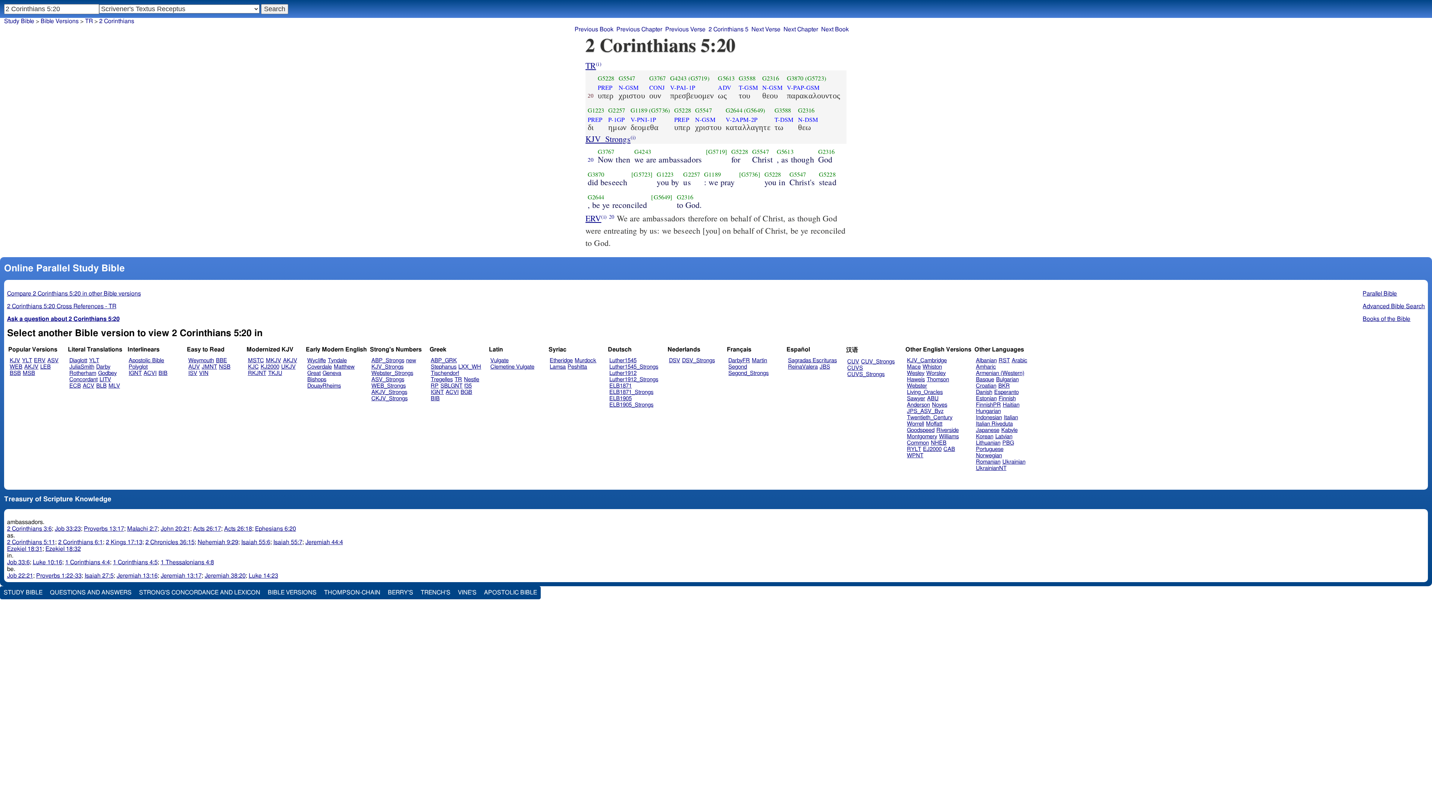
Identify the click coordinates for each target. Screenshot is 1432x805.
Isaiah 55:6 (255, 542)
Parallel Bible (1380, 294)
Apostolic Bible (510, 593)
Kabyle (1009, 430)
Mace (914, 367)
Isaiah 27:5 (99, 576)
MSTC (256, 360)
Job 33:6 (18, 562)
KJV (15, 360)
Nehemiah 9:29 (218, 542)
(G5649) (754, 110)
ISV (192, 373)
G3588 (747, 78)
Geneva (332, 373)
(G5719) (699, 78)
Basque (985, 379)
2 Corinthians (116, 21)
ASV (53, 360)
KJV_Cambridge (927, 360)
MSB (29, 373)
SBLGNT (451, 386)
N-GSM (629, 87)
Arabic (1019, 360)
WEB (16, 367)
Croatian (986, 386)
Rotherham (82, 373)
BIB (162, 373)
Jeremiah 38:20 (225, 576)
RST (1004, 360)
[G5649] (661, 197)
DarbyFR (739, 360)
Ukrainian (1014, 462)
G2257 (616, 110)
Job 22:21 (20, 576)
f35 (468, 386)
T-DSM (784, 120)
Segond (737, 367)
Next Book (835, 29)
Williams (949, 436)
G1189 (639, 110)
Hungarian (988, 411)
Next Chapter (800, 29)
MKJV (273, 360)
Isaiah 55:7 (287, 542)
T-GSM (748, 87)
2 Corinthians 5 (728, 29)
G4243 (678, 78)
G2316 (770, 78)
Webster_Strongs (392, 373)
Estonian (986, 398)
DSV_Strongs (698, 360)
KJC (253, 367)
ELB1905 (620, 398)
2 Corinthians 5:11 (31, 542)
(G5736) (659, 110)
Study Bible (19, 21)
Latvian (1003, 436)
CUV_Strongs (878, 361)
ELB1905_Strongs (631, 405)
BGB (466, 392)
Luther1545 (623, 360)
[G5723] (642, 174)
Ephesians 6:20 (275, 529)
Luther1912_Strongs (633, 379)
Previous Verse (685, 29)
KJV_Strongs (608, 138)
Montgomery (922, 436)
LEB (45, 367)
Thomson (938, 379)
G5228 (606, 78)
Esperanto (1006, 392)
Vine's (467, 593)
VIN (203, 373)
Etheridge (561, 360)
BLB (101, 386)
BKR (1004, 386)
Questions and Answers (91, 593)
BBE (221, 360)
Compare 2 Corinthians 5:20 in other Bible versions (74, 294)
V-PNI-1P (643, 120)
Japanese (987, 430)
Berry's (400, 593)
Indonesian (989, 417)
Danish (984, 392)
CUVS (855, 368)
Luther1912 (623, 373)
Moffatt (934, 424)
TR (590, 65)
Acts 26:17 (207, 529)
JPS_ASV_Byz (925, 411)
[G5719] (716, 152)
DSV (674, 360)
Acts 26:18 (238, 529)
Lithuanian (988, 443)
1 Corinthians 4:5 (135, 562)
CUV (853, 361)
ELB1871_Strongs (631, 392)
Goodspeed (921, 430)
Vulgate (499, 360)
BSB (15, 373)
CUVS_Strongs (866, 374)
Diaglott (78, 360)
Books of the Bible (1386, 319)
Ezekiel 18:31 (25, 549)
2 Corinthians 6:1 (80, 542)
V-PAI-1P (682, 87)
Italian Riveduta (994, 424)
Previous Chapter (639, 29)
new (411, 360)
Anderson (918, 405)
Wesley (915, 373)
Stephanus (443, 367)
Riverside (947, 430)
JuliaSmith (81, 367)
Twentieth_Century (929, 417)
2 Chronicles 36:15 (170, 542)
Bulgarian (1007, 379)
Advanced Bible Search (1394, 306)
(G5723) (815, 78)
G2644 (734, 110)
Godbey (107, 373)
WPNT (915, 455)
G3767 (657, 78)
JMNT (209, 367)
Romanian (988, 462)
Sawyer (916, 398)
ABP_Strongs (387, 360)
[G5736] (749, 174)
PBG (1008, 443)
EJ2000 (932, 449)
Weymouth (201, 360)
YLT (27, 360)
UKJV (288, 367)
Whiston (932, 367)
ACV (88, 386)
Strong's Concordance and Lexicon (199, 593)
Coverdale (319, 367)
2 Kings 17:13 (124, 542)
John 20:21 (175, 529)
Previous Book (594, 29)
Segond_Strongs (748, 373)
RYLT (914, 449)
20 (591, 159)
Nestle (471, 379)
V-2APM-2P (741, 120)
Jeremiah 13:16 (137, 576)
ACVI (150, 373)
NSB (224, 367)
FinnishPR (988, 405)
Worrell (915, 424)
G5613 (726, 78)
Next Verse (766, 29)
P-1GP (616, 120)
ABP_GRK (444, 360)
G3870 (795, 78)
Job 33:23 (68, 529)
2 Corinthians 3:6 (29, 529)
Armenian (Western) (1000, 373)
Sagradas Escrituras (812, 360)
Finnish (1007, 398)
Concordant (83, 379)
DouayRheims (324, 386)
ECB (75, 386)
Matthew (344, 367)
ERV (593, 218)
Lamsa (558, 367)
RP (435, 386)
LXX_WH (469, 367)
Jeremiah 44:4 (324, 542)
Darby (103, 367)
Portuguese (990, 449)
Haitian (1011, 405)
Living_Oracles (925, 392)
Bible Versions (60, 21)
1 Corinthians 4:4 (87, 562)
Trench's (435, 593)
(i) (598, 63)
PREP (605, 87)
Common (918, 443)
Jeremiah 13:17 (181, 576)
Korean (984, 436)
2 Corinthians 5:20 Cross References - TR (61, 306)
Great (314, 373)
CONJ (657, 87)
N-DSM (808, 120)
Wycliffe (316, 360)
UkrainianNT (991, 468)
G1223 (596, 110)
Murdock (585, 360)
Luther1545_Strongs (633, 367)
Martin (759, 360)
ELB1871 (620, 386)
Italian (1011, 417)
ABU (933, 398)
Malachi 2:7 (142, 529)
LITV (105, 379)
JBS (825, 367)
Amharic (986, 367)
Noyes (939, 405)
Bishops (316, 379)
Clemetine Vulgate (512, 367)
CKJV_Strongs (389, 398)
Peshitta (577, 367)
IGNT (135, 373)
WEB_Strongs (388, 386)
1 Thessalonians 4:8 (187, 562)
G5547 (627, 78)
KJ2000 (270, 367)
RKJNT (257, 373)
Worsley (936, 373)
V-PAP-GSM (803, 87)
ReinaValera (803, 367)
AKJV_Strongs (389, 392)
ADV (724, 87)
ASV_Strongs (387, 379)
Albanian (986, 360)
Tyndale (337, 360)
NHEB (938, 443)
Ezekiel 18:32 (63, 549)
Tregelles (442, 379)
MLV (114, 386)
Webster (917, 386)
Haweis (916, 379)
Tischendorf (445, 373)
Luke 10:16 (47, 562)
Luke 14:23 (263, 576)
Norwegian (989, 455)
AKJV (31, 367)
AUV (194, 367)
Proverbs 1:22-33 (59, 576)
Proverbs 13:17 (104, 529)
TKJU (275, 373)
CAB (949, 449)
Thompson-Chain (352, 593)
